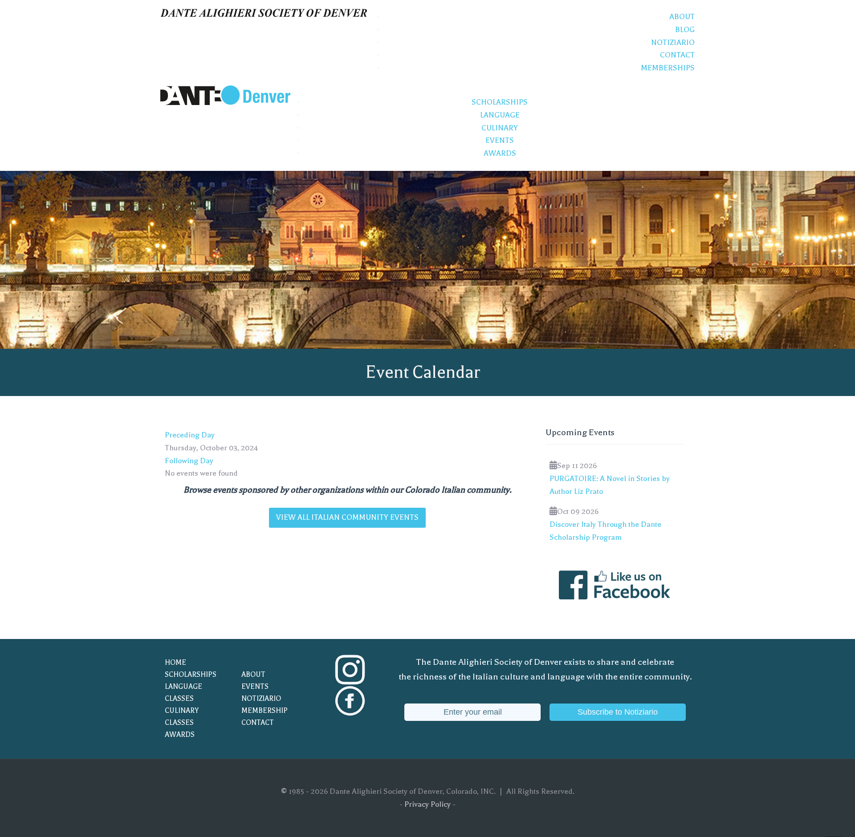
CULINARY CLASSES (182, 717)
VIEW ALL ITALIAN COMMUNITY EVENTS (347, 517)
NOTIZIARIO (261, 699)
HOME (175, 663)
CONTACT (257, 723)
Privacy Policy (427, 804)
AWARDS (180, 735)
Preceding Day (190, 435)
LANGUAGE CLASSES (183, 693)
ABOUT (253, 675)
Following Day (189, 461)
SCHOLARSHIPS (190, 675)
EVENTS (255, 687)
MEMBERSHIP (264, 711)
